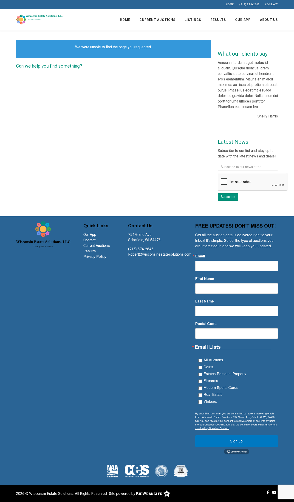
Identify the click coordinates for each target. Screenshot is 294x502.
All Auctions (213, 359)
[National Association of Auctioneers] (112, 471)
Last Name (204, 301)
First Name (204, 278)
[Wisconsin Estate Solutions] (39, 19)
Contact (271, 4)
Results (218, 20)
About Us (269, 20)
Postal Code (206, 323)
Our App (243, 20)
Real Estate (213, 394)
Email (200, 256)
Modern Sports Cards (221, 387)
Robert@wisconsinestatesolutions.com (160, 254)
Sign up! (236, 441)
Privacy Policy (94, 256)
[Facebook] (268, 492)
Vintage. (210, 401)
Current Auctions (157, 20)
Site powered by (122, 493)
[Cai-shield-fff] (180, 471)
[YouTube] (274, 492)
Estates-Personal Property (225, 373)
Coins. (209, 366)
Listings (193, 20)
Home (230, 4)
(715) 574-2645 (249, 4)
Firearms (211, 380)
